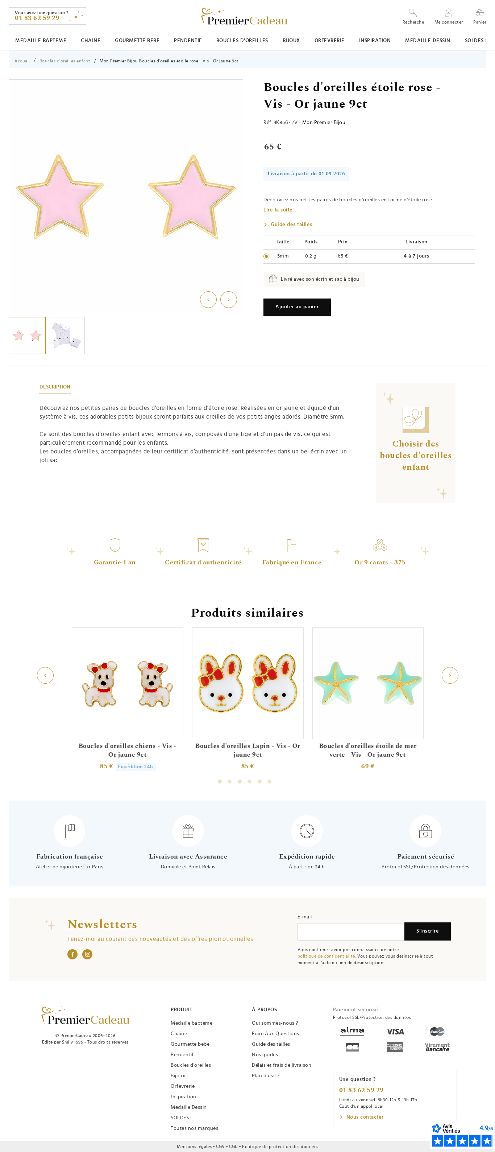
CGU (233, 1146)
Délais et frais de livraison (281, 1065)
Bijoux (291, 40)
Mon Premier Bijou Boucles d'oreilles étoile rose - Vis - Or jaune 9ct (169, 61)
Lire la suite (278, 210)
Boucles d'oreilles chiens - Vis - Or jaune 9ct (127, 750)
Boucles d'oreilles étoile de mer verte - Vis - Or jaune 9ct (367, 750)
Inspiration (375, 40)
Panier (479, 22)
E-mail (305, 916)
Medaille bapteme (40, 40)
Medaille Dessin (427, 40)
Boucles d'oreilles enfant (65, 61)
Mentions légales (194, 1146)
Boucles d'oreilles (242, 40)
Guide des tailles (291, 224)
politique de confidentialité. (327, 956)
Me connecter (448, 22)
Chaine (90, 40)
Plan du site (265, 1075)
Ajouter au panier (297, 306)
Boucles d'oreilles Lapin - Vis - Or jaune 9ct (247, 750)
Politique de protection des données (280, 1146)
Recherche (413, 22)
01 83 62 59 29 (361, 1090)
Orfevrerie (330, 40)
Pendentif (188, 40)
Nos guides (265, 1054)
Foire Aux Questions (275, 1033)
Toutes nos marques (194, 1128)
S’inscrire (427, 931)
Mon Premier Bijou (324, 122)
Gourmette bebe (137, 40)
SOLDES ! (476, 40)
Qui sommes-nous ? (275, 1023)
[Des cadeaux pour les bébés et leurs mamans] (85, 1015)
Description (54, 387)
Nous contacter (365, 1117)
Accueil (22, 61)
